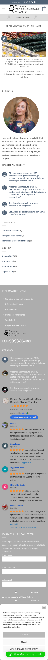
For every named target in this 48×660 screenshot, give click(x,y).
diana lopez (15, 444)
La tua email (7, 580)
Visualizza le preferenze (24, 649)
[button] (44, 607)
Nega (24, 642)
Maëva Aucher (17, 505)
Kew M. (13, 423)
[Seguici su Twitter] (27, 2)
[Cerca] (9, 17)
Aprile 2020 (7, 261)
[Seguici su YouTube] (34, 2)
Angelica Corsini (17, 467)
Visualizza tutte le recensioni (24, 527)
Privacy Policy (26, 597)
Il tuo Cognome (8, 567)
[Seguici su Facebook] (22, 2)
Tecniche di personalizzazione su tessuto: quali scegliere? (23, 204)
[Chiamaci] (32, 2)
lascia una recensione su (23, 417)
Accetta (24, 634)
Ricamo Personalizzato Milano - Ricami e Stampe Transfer (26, 400)
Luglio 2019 (7, 271)
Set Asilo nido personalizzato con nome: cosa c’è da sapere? (27, 212)
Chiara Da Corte (17, 485)
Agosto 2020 (8, 256)
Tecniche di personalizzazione (15, 240)
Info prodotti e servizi (12, 235)
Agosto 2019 (8, 266)
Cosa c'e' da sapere (10, 230)
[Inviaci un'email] (29, 2)
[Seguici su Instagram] (24, 2)
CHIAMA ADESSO (23, 17)
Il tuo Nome (7, 555)
